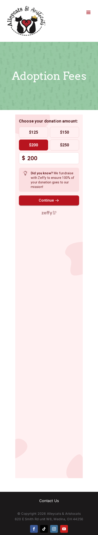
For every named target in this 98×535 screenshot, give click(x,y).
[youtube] (64, 529)
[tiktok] (44, 529)
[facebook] (34, 529)
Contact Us (49, 500)
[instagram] (54, 529)
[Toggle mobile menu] (88, 12)
